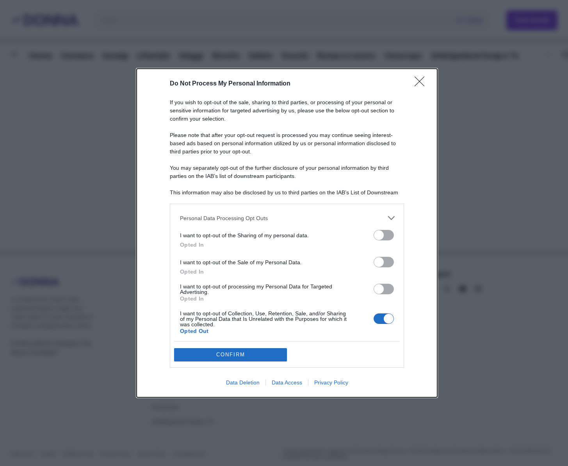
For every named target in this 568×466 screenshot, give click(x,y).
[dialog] (287, 233)
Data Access (287, 382)
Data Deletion (243, 382)
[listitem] (287, 218)
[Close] (422, 83)
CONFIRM (230, 355)
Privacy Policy (331, 382)
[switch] (384, 235)
